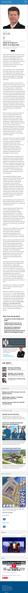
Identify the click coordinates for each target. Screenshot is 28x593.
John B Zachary (11, 370)
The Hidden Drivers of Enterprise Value (16, 378)
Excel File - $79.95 (5, 522)
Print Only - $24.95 (5, 515)
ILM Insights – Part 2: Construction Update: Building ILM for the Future (16, 374)
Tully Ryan (10, 380)
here (16, 213)
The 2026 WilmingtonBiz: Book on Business (12, 508)
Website (4, 29)
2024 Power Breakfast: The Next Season (9, 536)
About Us (6, 592)
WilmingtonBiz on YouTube (14, 575)
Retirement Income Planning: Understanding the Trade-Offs (14, 368)
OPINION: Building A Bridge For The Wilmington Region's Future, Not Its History (12, 398)
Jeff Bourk (10, 376)
